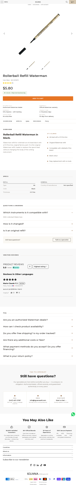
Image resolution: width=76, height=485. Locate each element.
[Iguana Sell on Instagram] (34, 465)
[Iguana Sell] (38, 2)
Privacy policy (33, 484)
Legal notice (33, 482)
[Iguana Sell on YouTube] (44, 465)
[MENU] (1, 2)
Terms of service (43, 482)
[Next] (71, 33)
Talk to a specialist (61, 240)
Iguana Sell (45, 474)
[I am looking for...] (67, 2)
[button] (7, 83)
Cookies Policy (42, 484)
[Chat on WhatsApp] (73, 415)
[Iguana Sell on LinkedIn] (37, 465)
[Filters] (30, 266)
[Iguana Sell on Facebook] (31, 465)
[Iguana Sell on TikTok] (41, 465)
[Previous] (4, 33)
